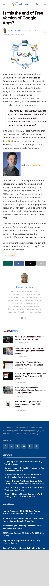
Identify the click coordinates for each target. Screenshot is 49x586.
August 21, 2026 (21, 357)
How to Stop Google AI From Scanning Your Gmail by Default (29, 363)
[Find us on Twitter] (11, 446)
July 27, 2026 (20, 396)
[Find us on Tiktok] (36, 446)
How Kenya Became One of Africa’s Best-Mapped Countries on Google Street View (30, 390)
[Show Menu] (4, 4)
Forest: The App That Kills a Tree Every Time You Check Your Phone (24, 488)
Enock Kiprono (17, 30)
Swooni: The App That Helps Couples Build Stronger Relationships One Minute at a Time (24, 482)
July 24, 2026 (21, 410)
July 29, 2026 (21, 382)
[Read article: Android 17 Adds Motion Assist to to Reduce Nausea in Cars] (8, 339)
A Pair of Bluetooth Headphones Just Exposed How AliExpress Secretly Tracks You (23, 519)
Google (12, 255)
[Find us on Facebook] (5, 446)
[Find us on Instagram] (17, 446)
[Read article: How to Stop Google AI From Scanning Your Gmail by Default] (8, 365)
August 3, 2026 (21, 368)
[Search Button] (45, 4)
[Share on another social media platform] (41, 263)
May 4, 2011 (32, 30)
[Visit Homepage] (20, 4)
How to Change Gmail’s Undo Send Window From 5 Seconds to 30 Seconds (30, 376)
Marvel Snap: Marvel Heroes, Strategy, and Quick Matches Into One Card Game (23, 475)
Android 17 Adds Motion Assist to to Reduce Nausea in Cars (30, 338)
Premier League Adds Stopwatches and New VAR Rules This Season (22, 527)
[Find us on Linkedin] (30, 446)
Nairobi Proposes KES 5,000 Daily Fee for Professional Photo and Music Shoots (21, 512)
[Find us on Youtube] (23, 446)
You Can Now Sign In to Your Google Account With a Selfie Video (28, 404)
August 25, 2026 (22, 342)
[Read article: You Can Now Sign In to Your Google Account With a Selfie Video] (8, 404)
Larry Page (37, 165)
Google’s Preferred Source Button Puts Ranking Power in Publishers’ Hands (30, 351)
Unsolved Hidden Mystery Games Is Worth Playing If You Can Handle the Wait (23, 495)
